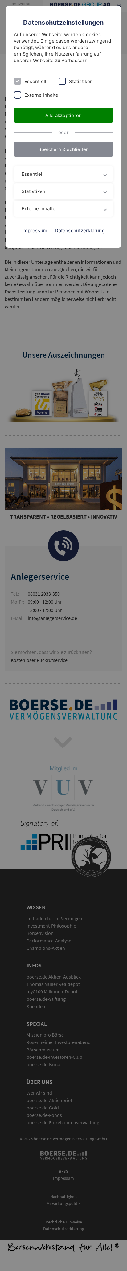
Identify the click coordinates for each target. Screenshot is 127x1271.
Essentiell (35, 81)
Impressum (34, 231)
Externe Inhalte (41, 95)
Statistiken (81, 81)
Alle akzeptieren (63, 115)
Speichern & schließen (63, 149)
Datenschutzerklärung (80, 231)
